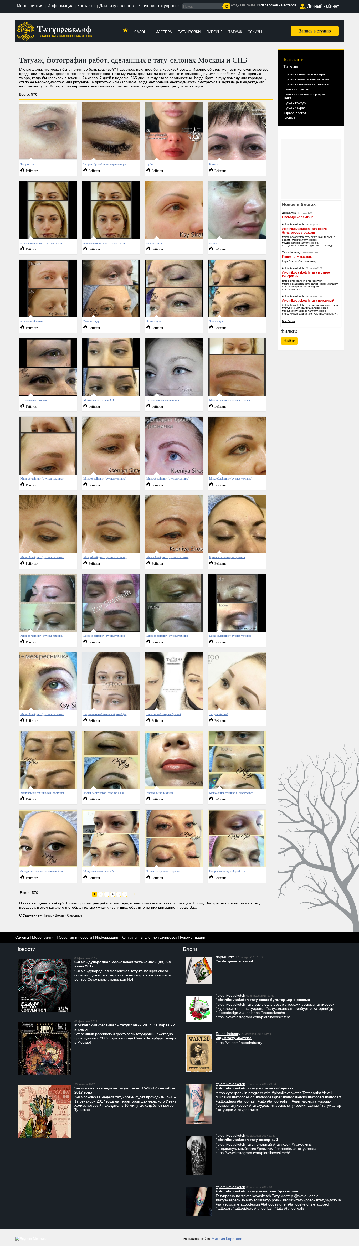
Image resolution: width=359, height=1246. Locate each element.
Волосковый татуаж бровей (163, 714)
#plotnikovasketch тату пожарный (308, 300)
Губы (149, 164)
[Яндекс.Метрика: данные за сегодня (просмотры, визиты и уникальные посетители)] (31, 1239)
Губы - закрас (295, 108)
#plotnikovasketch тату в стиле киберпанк (254, 1088)
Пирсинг (214, 32)
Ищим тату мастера (297, 257)
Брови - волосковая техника (306, 79)
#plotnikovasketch (293, 224)
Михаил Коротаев (227, 1239)
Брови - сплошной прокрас (305, 74)
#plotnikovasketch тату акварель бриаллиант (258, 1191)
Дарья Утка (289, 212)
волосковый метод (31, 321)
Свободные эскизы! (297, 217)
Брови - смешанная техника (306, 84)
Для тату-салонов (116, 5)
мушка (213, 243)
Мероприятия (30, 5)
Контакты (86, 5)
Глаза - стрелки (296, 89)
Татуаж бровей (218, 714)
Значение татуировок (159, 5)
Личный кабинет (323, 6)
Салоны (142, 32)
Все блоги (288, 321)
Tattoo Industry (291, 252)
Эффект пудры (92, 321)
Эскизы (255, 32)
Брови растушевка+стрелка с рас (103, 793)
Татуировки (189, 32)
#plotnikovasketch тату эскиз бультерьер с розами (304, 230)
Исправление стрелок (33, 400)
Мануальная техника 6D (98, 400)
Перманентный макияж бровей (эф (105, 714)
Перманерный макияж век (162, 400)
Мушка (289, 118)
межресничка (154, 243)
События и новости (75, 937)
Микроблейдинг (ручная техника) (230, 400)
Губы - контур (295, 103)
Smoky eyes (153, 321)
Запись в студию (315, 31)
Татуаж (235, 32)
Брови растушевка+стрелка (163, 871)
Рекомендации (192, 937)
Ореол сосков (295, 113)
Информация (60, 5)
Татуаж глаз (27, 164)
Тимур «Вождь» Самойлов (62, 915)
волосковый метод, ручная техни (41, 243)
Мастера (163, 32)
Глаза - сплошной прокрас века (305, 96)
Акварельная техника (159, 793)
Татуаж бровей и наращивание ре (104, 164)
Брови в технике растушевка (227, 557)
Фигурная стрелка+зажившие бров (42, 871)
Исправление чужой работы (227, 871)
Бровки (213, 164)
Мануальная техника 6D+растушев (42, 793)
